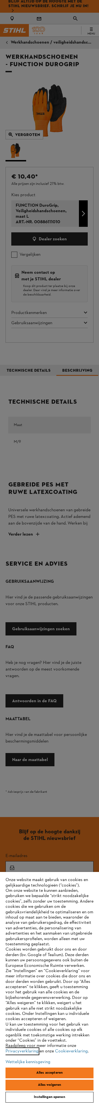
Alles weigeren (49, 1084)
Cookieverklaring (71, 1051)
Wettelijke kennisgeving (28, 1062)
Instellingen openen (49, 1097)
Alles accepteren (49, 1072)
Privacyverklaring (22, 1051)
